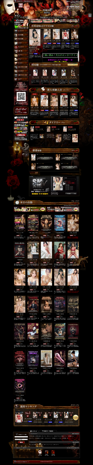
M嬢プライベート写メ (57, 438)
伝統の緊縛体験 (73, 368)
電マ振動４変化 (60, 341)
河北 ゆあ (73, 232)
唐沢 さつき (46, 286)
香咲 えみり (59, 259)
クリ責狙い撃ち (33, 341)
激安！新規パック (33, 232)
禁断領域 (19, 259)
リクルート (57, 444)
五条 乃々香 (65, 40)
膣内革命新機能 (60, 368)
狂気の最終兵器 (20, 341)
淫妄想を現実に (73, 313)
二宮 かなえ (19, 286)
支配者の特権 (73, 341)
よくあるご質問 (33, 444)
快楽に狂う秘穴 (20, 368)
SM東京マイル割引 (40, 438)
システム (44, 436)
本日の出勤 (32, 436)
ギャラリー (32, 438)
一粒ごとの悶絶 (20, 395)
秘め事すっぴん (46, 368)
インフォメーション (49, 444)
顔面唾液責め (46, 341)
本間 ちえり (43, 77)
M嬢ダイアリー (64, 436)
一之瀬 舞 (37, 419)
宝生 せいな (74, 40)
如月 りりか (46, 40)
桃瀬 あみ (32, 50)
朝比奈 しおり (63, 107)
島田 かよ (63, 77)
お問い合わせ (40, 444)
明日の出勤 (39, 436)
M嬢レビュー (71, 436)
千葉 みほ (72, 77)
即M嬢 (65, 438)
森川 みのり (34, 107)
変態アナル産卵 (46, 313)
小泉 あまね (55, 40)
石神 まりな (32, 286)
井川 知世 (54, 107)
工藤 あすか (72, 259)
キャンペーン (50, 436)
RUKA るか (34, 77)
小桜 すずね (53, 77)
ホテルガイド (48, 438)
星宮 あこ (58, 419)
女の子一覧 (57, 436)
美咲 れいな (46, 259)
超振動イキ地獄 (60, 313)
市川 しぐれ (38, 129)
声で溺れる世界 (33, 313)
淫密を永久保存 (33, 368)
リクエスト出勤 (46, 232)
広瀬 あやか (32, 259)
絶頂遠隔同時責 (60, 232)
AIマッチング (19, 232)
